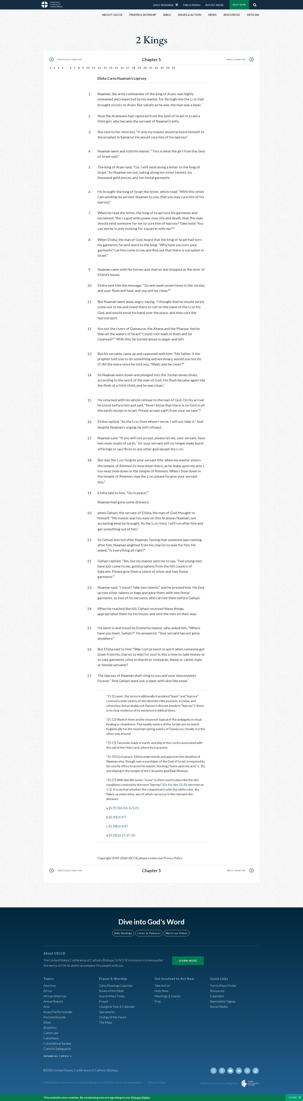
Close (293, 1097)
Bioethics (49, 1028)
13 (105, 67)
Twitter (213, 1071)
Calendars (217, 996)
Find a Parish (191, 5)
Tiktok (255, 1071)
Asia (46, 1006)
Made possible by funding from (219, 1083)
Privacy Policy (172, 858)
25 (173, 67)
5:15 (113, 835)
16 (122, 67)
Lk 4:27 (123, 826)
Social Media (219, 1006)
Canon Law (50, 1033)
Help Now (239, 4)
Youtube (230, 1071)
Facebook (222, 1071)
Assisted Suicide (54, 1017)
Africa (47, 991)
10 (88, 67)
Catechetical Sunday (57, 1043)
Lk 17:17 (124, 835)
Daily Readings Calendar (178, 5)
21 (151, 67)
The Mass (105, 1022)
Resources (217, 991)
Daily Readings (163, 5)
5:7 (112, 808)
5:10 (113, 817)
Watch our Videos (176, 933)
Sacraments (107, 1012)
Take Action (162, 985)
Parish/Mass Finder (223, 985)
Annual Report (53, 1001)
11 (93, 67)
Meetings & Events (167, 996)
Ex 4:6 (167, 785)
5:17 (112, 743)
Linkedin (239, 1071)
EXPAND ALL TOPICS (56, 1056)
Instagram (247, 1071)
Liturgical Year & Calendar (117, 1006)
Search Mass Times (112, 996)
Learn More (188, 960)
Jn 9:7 (122, 817)
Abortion (49, 985)
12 (99, 67)
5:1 (111, 696)
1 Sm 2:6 (121, 808)
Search (254, 4)
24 (168, 67)
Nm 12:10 (180, 785)
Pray (157, 1001)
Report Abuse (214, 5)
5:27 (112, 780)
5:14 (113, 826)
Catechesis (51, 1038)
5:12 (112, 719)
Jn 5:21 (133, 808)
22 (156, 67)
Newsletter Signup (223, 1001)
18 (133, 67)
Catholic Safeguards (57, 1049)
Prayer (103, 1001)
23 (162, 67)
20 (145, 67)
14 (110, 67)
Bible (47, 1022)
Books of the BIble (111, 991)
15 (116, 67)
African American (55, 996)
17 (128, 67)
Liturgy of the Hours (112, 1017)
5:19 (112, 756)
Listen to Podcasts (148, 933)
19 (139, 67)
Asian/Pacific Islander (58, 1012)
